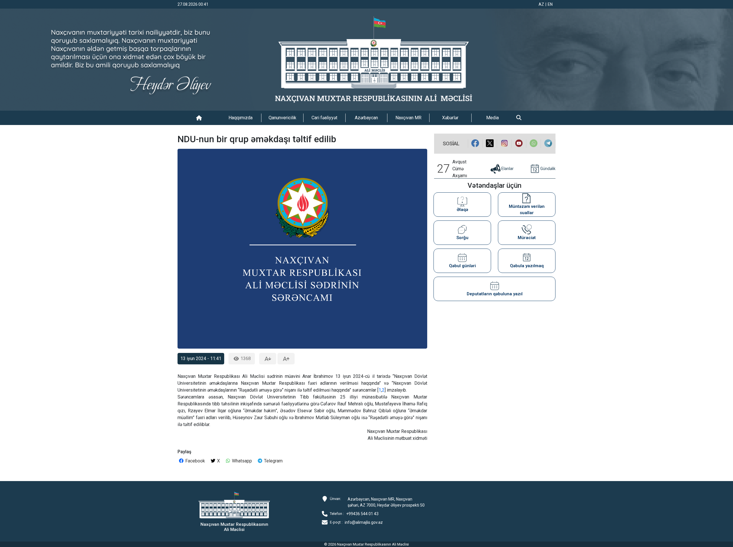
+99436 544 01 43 (362, 513)
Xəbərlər (450, 117)
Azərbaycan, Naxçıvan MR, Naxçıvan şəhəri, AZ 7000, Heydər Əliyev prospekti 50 (386, 502)
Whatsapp (241, 461)
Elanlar (507, 168)
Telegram (273, 461)
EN (550, 4)
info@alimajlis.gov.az (364, 522)
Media (492, 117)
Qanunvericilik (282, 117)
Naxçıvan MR (408, 117)
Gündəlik (547, 168)
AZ (541, 4)
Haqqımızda (240, 117)
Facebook (194, 461)
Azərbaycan (366, 117)
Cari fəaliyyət (324, 117)
